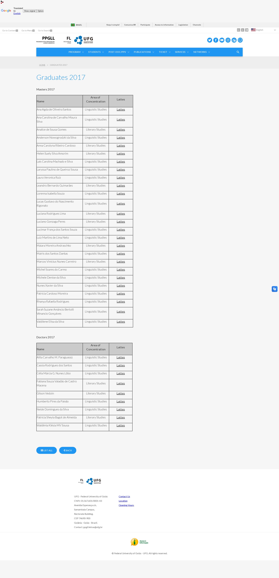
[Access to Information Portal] (139, 544)
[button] (75, 52)
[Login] (2, 2)
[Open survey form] (238, 52)
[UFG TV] (240, 40)
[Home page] (45, 42)
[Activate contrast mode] (246, 30)
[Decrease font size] (242, 30)
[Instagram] (228, 40)
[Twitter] (209, 40)
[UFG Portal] (83, 43)
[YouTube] (221, 40)
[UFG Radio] (234, 40)
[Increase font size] (238, 30)
